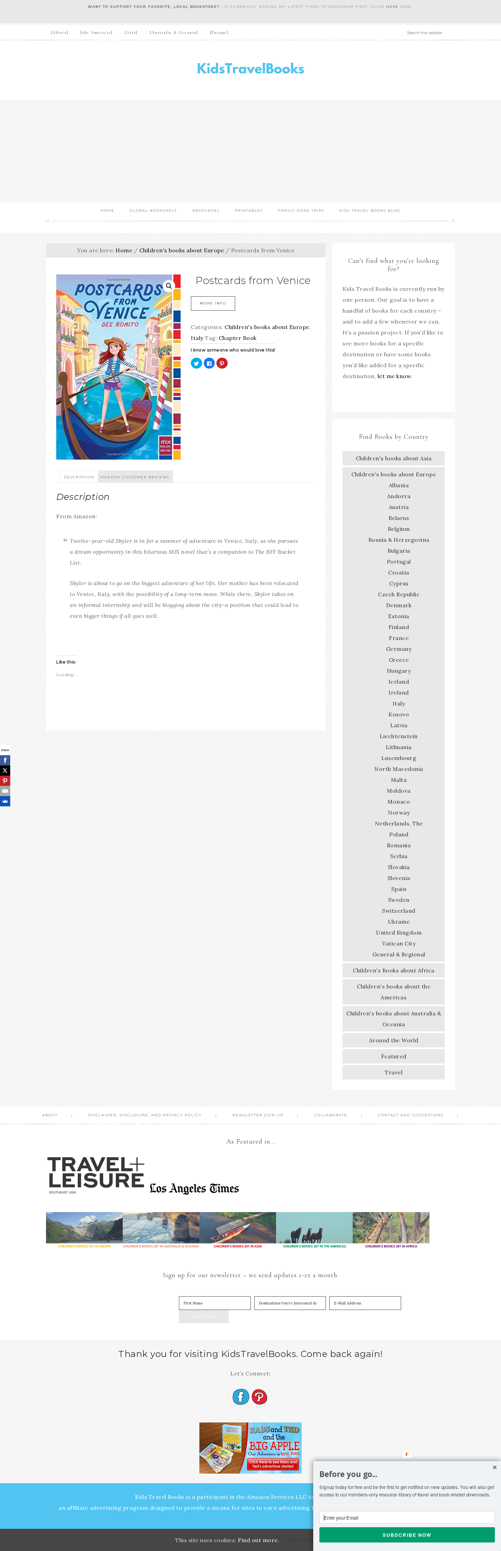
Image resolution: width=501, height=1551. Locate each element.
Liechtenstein (399, 736)
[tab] (79, 477)
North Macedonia (398, 768)
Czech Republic (399, 594)
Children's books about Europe (181, 250)
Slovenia (399, 878)
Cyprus (399, 583)
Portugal (399, 561)
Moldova (399, 790)
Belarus (399, 517)
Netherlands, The (399, 823)
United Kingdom (399, 932)
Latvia (398, 725)
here (392, 6)
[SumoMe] (5, 801)
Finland (399, 627)
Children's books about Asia (394, 458)
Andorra (399, 496)
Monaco (399, 801)
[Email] (5, 791)
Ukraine (399, 921)
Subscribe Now (407, 1534)
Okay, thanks (306, 1540)
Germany (399, 648)
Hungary (399, 670)
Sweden (399, 899)
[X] (5, 770)
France (399, 638)
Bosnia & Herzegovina (398, 539)
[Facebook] (5, 760)
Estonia (398, 616)
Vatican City (398, 943)
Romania (399, 845)
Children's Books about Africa (394, 970)
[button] (407, 1474)
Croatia (398, 572)
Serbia (399, 856)
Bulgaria (399, 550)
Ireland (399, 692)
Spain (399, 888)
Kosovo (399, 714)
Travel (394, 1072)
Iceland (399, 681)
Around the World (394, 1040)
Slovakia (399, 867)
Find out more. (258, 1540)
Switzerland (398, 910)
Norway (399, 812)
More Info (213, 303)
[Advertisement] (250, 151)
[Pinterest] (5, 781)
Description (79, 477)
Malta (399, 779)
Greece (399, 659)
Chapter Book (238, 337)
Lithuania (399, 747)
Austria (399, 507)
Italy (197, 337)
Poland (398, 834)
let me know (394, 376)
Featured (394, 1056)
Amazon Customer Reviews (134, 477)
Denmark (399, 605)
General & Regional (399, 954)
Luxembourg (398, 758)
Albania (399, 485)
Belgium (399, 528)
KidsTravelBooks (250, 70)
